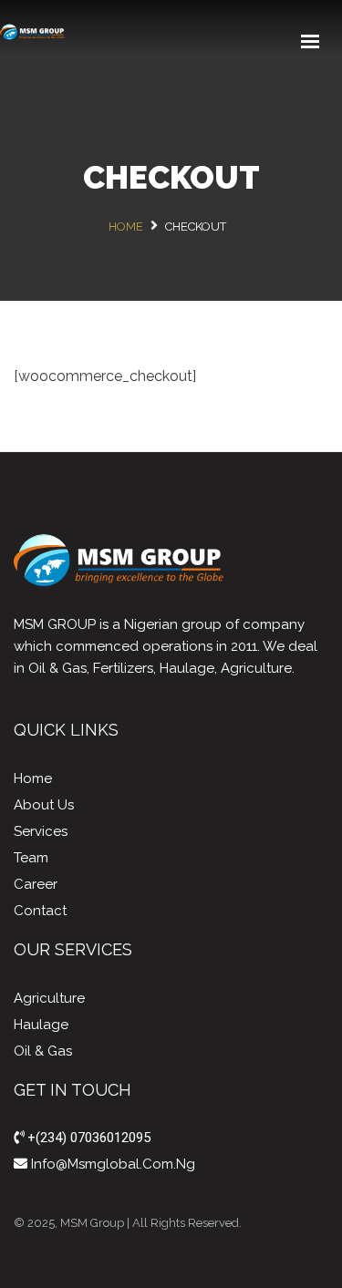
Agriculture (49, 998)
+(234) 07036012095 (87, 1137)
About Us (44, 805)
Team (31, 858)
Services (40, 831)
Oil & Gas (43, 1051)
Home (33, 778)
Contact (40, 910)
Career (35, 884)
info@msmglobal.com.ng (111, 1164)
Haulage (41, 1024)
